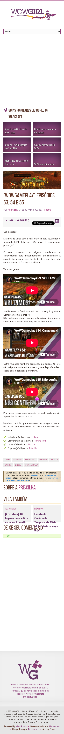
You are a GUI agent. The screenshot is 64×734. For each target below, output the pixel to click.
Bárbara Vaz (54, 726)
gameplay (43, 460)
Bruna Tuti (40, 440)
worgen (54, 460)
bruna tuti (30, 460)
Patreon (35, 475)
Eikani (35, 436)
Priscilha (13, 210)
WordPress (21, 726)
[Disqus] (32, 580)
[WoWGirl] (32, 16)
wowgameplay (31, 465)
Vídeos (47, 210)
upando (8, 465)
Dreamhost (33, 729)
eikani (7, 460)
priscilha (17, 460)
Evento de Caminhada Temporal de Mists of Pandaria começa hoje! (46, 522)
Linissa (31, 444)
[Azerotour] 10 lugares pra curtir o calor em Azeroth (16, 518)
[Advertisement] (32, 72)
